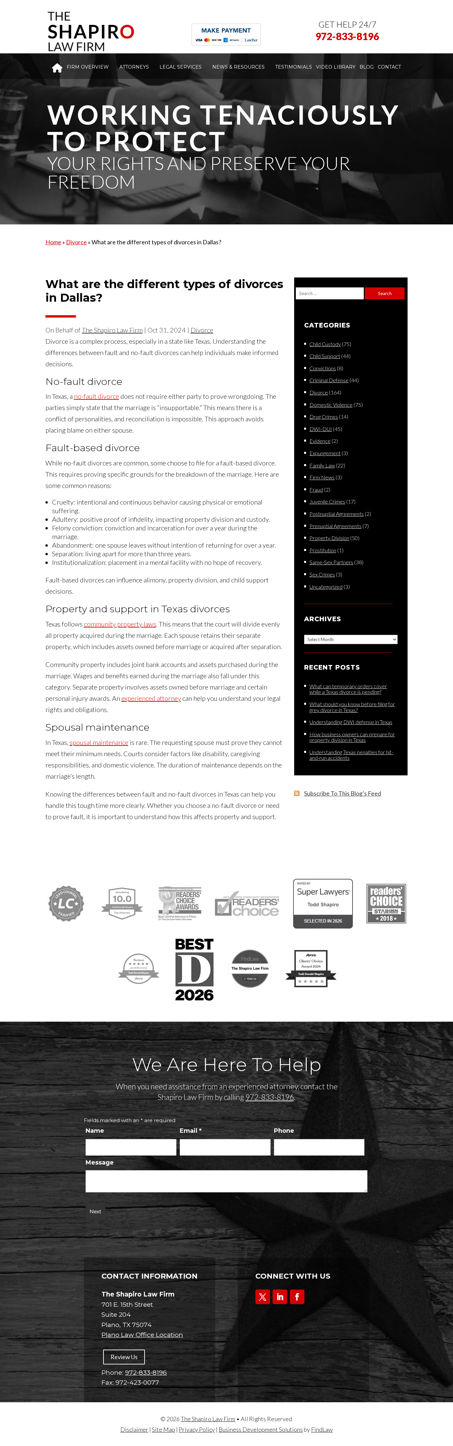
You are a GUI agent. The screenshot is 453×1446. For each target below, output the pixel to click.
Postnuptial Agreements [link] (336, 514)
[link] (90, 31)
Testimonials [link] (293, 67)
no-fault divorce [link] (96, 396)
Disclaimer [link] (134, 1429)
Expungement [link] (325, 453)
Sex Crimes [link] (322, 574)
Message (100, 1162)
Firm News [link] (322, 477)
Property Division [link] (329, 538)
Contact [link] (389, 67)
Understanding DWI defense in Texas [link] (350, 722)
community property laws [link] (120, 624)
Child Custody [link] (325, 344)
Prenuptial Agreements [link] (335, 526)
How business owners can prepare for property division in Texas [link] (352, 737)
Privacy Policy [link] (197, 1429)
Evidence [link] (320, 441)
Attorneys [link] (134, 67)
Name (95, 1130)
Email (191, 1130)
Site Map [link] (163, 1429)
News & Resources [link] (238, 67)
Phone (284, 1130)
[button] (262, 1297)
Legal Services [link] (181, 67)
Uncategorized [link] (326, 586)
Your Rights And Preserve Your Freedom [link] (198, 172)
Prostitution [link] (322, 550)
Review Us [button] (124, 1356)
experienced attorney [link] (151, 698)
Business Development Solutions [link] (261, 1429)
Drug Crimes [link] (323, 416)
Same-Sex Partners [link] (331, 562)
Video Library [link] (336, 67)
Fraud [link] (316, 489)
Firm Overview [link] (88, 67)
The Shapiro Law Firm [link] (112, 330)
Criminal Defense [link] (329, 380)
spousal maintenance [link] (99, 742)
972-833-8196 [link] (347, 36)
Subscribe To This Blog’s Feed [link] (342, 793)
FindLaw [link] (322, 1429)
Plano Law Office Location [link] (142, 1335)
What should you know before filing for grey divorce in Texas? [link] (352, 707)
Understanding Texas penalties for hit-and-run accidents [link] (351, 755)
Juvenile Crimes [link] (327, 501)
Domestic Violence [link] (331, 404)
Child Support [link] (324, 356)
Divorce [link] (202, 330)
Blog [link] (366, 67)
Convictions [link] (322, 368)
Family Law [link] (322, 465)
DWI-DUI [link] (320, 429)
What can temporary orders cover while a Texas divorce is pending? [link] (348, 689)
